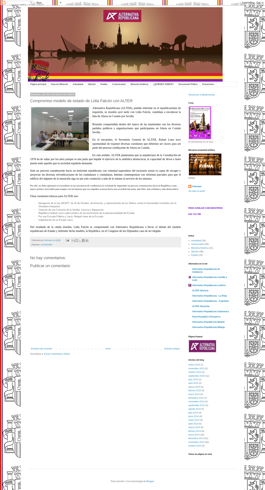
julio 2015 (193, 379)
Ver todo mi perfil (196, 191)
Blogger (150, 481)
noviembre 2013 (196, 442)
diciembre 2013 (196, 438)
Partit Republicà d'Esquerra (206, 316)
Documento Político (188, 84)
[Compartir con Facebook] (83, 240)
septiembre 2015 (196, 376)
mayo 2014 (193, 420)
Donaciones (208, 84)
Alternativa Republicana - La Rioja (209, 296)
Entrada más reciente (41, 348)
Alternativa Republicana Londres (209, 285)
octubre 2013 (194, 446)
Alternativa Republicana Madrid (208, 322)
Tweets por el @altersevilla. (201, 94)
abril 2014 (193, 424)
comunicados (46, 244)
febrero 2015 (194, 390)
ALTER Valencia (200, 290)
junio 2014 (193, 416)
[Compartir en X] (80, 240)
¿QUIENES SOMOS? (163, 84)
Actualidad (78, 84)
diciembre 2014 (196, 398)
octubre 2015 (194, 372)
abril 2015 (193, 383)
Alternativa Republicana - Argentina (210, 301)
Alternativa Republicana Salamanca (210, 311)
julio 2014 (193, 412)
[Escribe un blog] (76, 240)
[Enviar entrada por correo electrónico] (67, 240)
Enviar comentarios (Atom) (57, 354)
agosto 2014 (194, 409)
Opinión (92, 84)
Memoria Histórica (139, 84)
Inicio (108, 348)
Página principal (38, 84)
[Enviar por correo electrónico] (73, 240)
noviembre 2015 (196, 368)
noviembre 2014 (196, 401)
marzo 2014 (194, 427)
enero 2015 (194, 394)
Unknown (197, 186)
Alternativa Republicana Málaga (208, 327)
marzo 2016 (194, 364)
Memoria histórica (200, 248)
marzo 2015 (194, 387)
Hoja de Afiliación (59, 84)
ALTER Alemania (200, 306)
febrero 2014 (194, 431)
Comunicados (119, 84)
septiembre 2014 (196, 405)
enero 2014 (194, 435)
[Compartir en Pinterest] (87, 240)
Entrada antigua (172, 348)
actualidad (196, 240)
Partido (103, 84)
